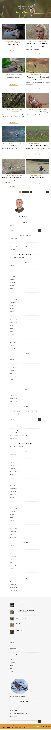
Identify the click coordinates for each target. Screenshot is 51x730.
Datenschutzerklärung (45, 726)
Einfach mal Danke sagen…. (19, 257)
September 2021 (13, 339)
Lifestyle (36, 41)
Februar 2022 (13, 337)
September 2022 (13, 322)
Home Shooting (13, 44)
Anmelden (12, 392)
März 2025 (12, 276)
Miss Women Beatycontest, (38, 112)
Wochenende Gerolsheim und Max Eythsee (19, 246)
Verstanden (37, 726)
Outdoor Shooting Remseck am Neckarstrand (20, 241)
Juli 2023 (12, 308)
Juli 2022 (12, 325)
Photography (16, 42)
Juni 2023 (12, 311)
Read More (13, 50)
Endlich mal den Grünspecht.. (37, 145)
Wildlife (19, 74)
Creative (12, 359)
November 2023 (13, 299)
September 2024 (13, 282)
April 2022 (12, 334)
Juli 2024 (12, 285)
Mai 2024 (12, 291)
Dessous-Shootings (11, 41)
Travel (11, 382)
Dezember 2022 (13, 319)
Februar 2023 (13, 317)
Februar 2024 (13, 296)
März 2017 (12, 345)
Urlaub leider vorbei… (38, 178)
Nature (7, 74)
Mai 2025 (12, 273)
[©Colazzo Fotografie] (25, 7)
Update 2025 (13, 145)
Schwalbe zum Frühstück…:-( (13, 178)
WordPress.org (13, 401)
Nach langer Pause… (13, 112)
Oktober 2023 (13, 302)
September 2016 (13, 348)
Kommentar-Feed (14, 398)
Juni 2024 (12, 288)
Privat (17, 143)
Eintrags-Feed (13, 395)
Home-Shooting (13, 367)
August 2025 (13, 268)
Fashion (31, 41)
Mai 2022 (12, 331)
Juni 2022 (12, 328)
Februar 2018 (13, 342)
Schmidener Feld (13, 77)
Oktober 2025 (13, 265)
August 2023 (13, 305)
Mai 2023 (12, 314)
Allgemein (12, 356)
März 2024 (12, 294)
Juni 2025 (12, 271)
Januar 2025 (12, 279)
